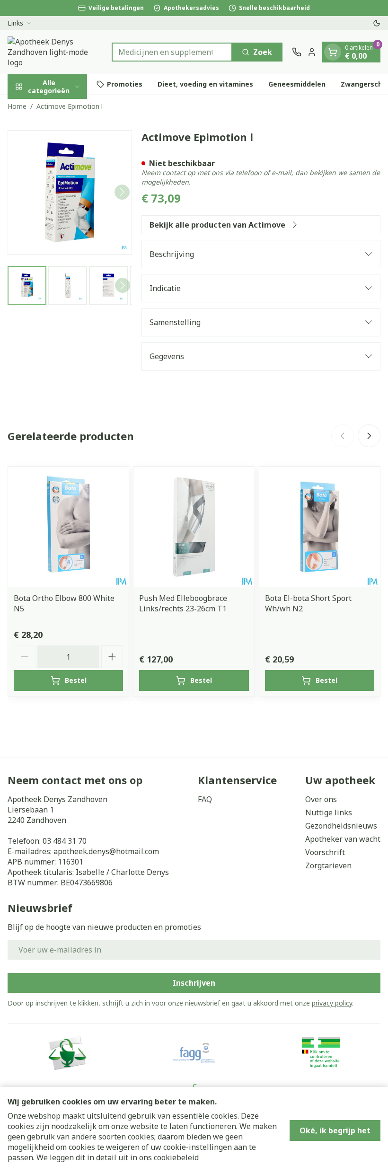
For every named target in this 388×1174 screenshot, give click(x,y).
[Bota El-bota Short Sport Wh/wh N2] (319, 527)
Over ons (321, 799)
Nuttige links (328, 812)
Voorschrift (325, 852)
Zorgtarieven (328, 865)
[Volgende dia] (369, 435)
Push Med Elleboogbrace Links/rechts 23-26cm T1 (183, 603)
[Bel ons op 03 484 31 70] (296, 52)
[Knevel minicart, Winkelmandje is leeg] (332, 52)
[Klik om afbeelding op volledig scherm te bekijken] (70, 192)
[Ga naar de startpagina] (55, 52)
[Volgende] (122, 192)
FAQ (205, 799)
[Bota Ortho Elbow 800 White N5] (68, 527)
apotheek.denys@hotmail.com (106, 851)
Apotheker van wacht (342, 839)
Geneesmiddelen (297, 83)
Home (17, 106)
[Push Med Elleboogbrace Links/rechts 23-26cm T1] (193, 527)
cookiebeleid (176, 1157)
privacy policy (332, 1002)
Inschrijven (194, 983)
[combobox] (172, 52)
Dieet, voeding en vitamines (205, 83)
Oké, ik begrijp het (335, 1130)
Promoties (124, 83)
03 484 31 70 (65, 841)
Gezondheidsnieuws (341, 826)
